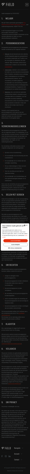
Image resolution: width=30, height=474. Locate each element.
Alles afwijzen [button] (15, 244)
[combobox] (24, 225)
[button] (15, 248)
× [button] (26, 225)
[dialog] (15, 237)
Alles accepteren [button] (15, 240)
